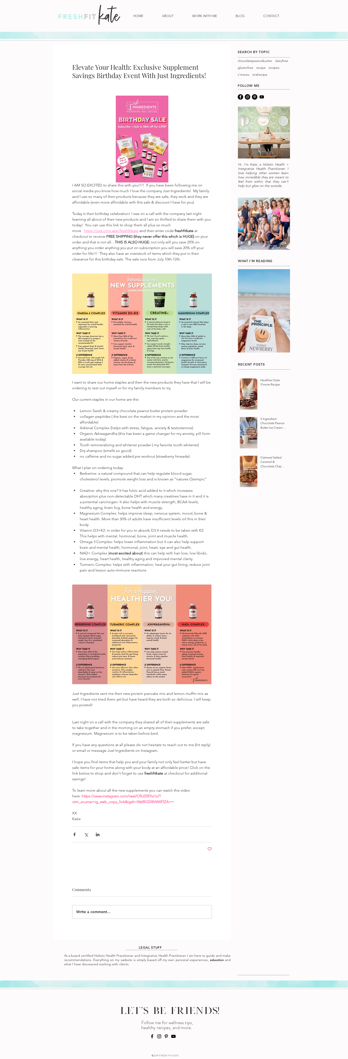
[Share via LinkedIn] (97, 834)
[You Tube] (261, 97)
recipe (261, 68)
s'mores (243, 75)
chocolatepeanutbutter (255, 61)
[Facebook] (240, 97)
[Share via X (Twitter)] (86, 834)
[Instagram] (247, 97)
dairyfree (281, 61)
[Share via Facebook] (74, 834)
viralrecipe (259, 75)
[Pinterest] (254, 97)
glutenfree (245, 68)
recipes (273, 68)
